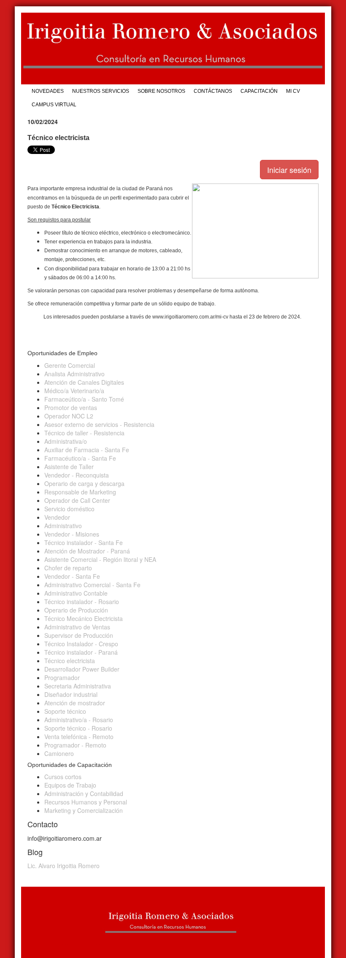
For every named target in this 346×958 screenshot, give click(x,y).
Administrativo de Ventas (77, 627)
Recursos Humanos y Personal (85, 802)
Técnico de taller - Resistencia (84, 433)
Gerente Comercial (69, 365)
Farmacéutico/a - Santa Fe (80, 458)
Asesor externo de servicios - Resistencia (99, 424)
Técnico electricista (69, 660)
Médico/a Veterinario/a (74, 390)
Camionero (59, 753)
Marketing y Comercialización (83, 810)
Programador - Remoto (75, 745)
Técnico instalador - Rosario (81, 601)
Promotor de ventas (70, 407)
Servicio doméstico (69, 509)
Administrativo (63, 525)
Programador (62, 677)
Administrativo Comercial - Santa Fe (92, 584)
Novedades (48, 91)
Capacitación (259, 91)
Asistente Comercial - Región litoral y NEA (100, 559)
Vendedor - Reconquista (76, 475)
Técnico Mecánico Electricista (83, 618)
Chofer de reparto (68, 568)
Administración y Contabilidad (83, 793)
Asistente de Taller (69, 466)
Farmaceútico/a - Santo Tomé (84, 399)
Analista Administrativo (74, 374)
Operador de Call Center (77, 500)
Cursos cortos (62, 776)
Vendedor (57, 517)
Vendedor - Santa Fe (72, 576)
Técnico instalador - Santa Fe (83, 542)
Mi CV (293, 91)
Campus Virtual (54, 105)
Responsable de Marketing (80, 492)
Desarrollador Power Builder (81, 669)
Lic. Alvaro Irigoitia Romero (63, 865)
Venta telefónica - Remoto (79, 736)
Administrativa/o (65, 441)
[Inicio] (173, 48)
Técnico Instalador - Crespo (81, 644)
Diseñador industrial (70, 694)
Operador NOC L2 (68, 416)
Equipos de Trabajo (70, 785)
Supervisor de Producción (78, 635)
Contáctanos (213, 91)
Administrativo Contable (76, 593)
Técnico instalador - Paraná (81, 652)
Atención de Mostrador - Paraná (87, 551)
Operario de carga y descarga (84, 483)
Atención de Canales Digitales (84, 382)
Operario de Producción (76, 610)
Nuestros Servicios (100, 91)
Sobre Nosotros (161, 91)
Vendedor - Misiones (71, 534)
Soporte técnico (65, 711)
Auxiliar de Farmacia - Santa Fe (86, 449)
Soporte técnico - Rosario (78, 728)
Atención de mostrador (74, 703)
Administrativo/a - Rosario (78, 719)
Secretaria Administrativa (77, 686)
